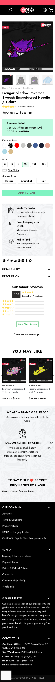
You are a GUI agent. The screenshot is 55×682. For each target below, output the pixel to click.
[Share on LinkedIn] (23, 261)
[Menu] (4, 10)
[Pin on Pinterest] (19, 261)
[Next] (48, 47)
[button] (4, 145)
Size (4, 159)
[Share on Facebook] (8, 261)
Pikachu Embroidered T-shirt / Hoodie (41, 390)
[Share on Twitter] (11, 261)
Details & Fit (11, 269)
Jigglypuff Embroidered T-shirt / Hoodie (13, 390)
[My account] (44, 10)
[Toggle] (49, 270)
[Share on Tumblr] (26, 261)
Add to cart (27, 193)
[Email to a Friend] (15, 261)
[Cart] (51, 10)
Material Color (10, 139)
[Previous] (7, 47)
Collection (15, 87)
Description (10, 276)
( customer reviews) (25, 106)
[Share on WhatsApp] (4, 261)
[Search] (10, 10)
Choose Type (9, 176)
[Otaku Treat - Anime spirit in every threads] (27, 10)
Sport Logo (28, 87)
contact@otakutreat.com (20, 664)
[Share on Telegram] (30, 261)
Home (4, 87)
